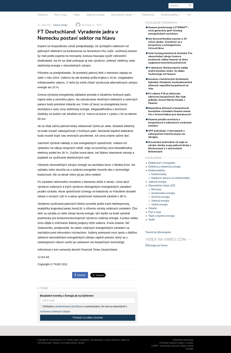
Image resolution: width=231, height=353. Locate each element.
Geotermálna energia (163, 193)
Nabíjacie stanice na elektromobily (170, 178)
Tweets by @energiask (158, 232)
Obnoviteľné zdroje (122, 14)
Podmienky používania (183, 340)
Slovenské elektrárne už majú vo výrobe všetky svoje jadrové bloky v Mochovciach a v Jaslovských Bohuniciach (169, 147)
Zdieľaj (47, 5)
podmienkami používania (70, 306)
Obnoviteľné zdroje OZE (161, 185)
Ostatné (152, 208)
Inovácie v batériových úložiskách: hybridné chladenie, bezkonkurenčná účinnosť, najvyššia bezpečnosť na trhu (170, 84)
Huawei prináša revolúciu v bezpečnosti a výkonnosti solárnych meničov (170, 122)
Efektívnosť (148, 14)
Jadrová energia (95, 14)
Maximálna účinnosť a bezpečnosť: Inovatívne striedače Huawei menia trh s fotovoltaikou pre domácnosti (169, 111)
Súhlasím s (48, 306)
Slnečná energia (160, 197)
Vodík (151, 219)
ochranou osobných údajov (55, 311)
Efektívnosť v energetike (161, 163)
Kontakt (189, 349)
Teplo (77, 14)
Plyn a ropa (60, 14)
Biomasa (156, 189)
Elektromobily (159, 174)
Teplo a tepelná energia (161, 215)
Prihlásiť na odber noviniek (88, 317)
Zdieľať (81, 275)
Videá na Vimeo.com (165, 239)
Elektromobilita (169, 14)
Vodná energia (159, 204)
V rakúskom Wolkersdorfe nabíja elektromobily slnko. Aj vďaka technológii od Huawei (168, 71)
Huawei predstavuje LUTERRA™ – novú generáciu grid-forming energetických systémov (168, 30)
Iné (189, 14)
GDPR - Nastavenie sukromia (165, 346)
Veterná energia (160, 200)
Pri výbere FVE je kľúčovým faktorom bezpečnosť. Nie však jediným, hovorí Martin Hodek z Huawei (167, 98)
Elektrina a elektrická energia (164, 166)
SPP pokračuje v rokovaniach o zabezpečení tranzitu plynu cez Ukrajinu (166, 134)
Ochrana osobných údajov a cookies (176, 343)
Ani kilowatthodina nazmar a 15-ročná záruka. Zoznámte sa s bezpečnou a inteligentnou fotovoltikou (168, 43)
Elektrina (43, 14)
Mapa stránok (187, 346)
